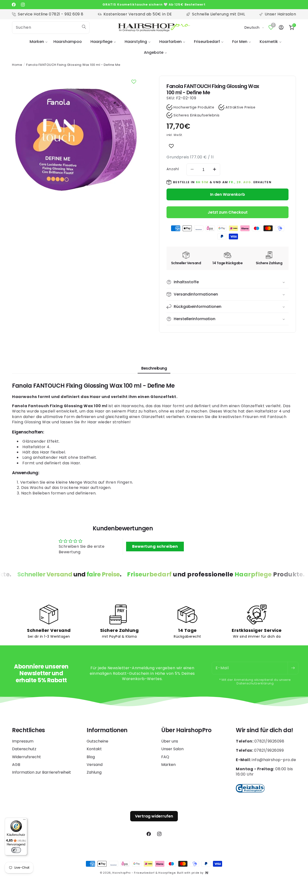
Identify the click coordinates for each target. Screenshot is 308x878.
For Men (239, 41)
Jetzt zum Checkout (228, 212)
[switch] (16, 850)
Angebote (153, 52)
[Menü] (24, 821)
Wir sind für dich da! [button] (264, 730)
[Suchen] (84, 26)
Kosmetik (269, 41)
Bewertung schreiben (155, 546)
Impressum (22, 741)
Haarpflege (101, 41)
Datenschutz (24, 749)
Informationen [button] (107, 730)
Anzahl (173, 169)
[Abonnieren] (293, 668)
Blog (91, 757)
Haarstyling (136, 41)
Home (17, 65)
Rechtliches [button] (28, 730)
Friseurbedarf (207, 41)
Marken (37, 41)
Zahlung (94, 772)
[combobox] (50, 27)
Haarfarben (170, 41)
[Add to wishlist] (171, 146)
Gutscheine (97, 741)
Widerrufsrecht (26, 757)
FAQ (165, 757)
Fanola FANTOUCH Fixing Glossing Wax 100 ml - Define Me (73, 65)
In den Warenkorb (227, 194)
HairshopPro (121, 873)
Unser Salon (172, 749)
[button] (37, 41)
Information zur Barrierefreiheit (41, 772)
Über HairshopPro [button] (186, 730)
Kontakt (94, 749)
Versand (95, 764)
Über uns (169, 741)
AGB (16, 764)
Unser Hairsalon (280, 14)
